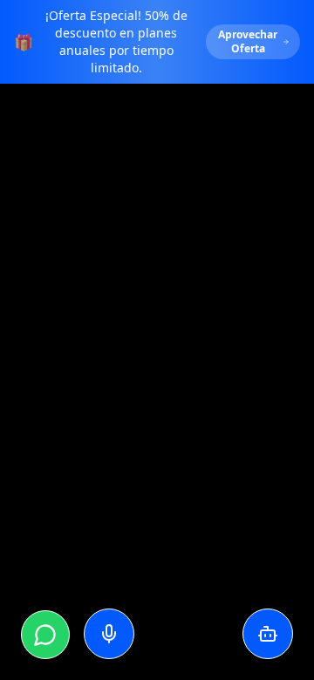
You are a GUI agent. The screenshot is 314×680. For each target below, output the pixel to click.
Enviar (217, 546)
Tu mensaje (46, 513)
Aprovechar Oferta (247, 41)
